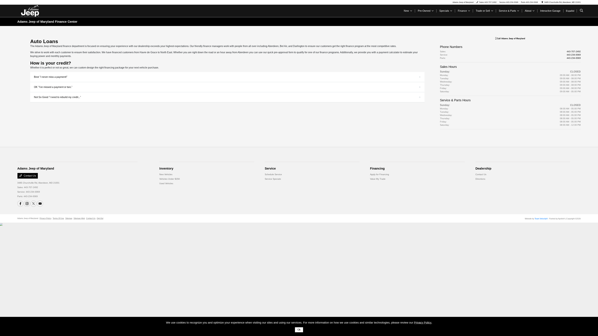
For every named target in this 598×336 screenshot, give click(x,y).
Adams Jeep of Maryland (27, 218)
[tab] (227, 77)
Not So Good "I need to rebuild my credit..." (57, 97)
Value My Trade (377, 179)
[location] (542, 2)
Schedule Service (273, 174)
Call (510, 38)
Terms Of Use (58, 218)
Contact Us (29, 175)
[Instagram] (27, 204)
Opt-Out (100, 218)
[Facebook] (20, 204)
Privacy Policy (45, 218)
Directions (480, 179)
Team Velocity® (541, 219)
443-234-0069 (574, 55)
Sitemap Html (79, 218)
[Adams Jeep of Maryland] (44, 10)
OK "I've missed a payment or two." (53, 87)
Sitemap (68, 218)
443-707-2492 (574, 51)
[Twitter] (33, 204)
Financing (377, 168)
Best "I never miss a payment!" (50, 77)
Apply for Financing (379, 174)
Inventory (166, 168)
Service (270, 168)
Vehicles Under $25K (169, 179)
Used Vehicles (166, 183)
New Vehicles (165, 174)
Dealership (483, 168)
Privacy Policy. (423, 322)
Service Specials (273, 179)
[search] (581, 11)
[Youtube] (40, 204)
